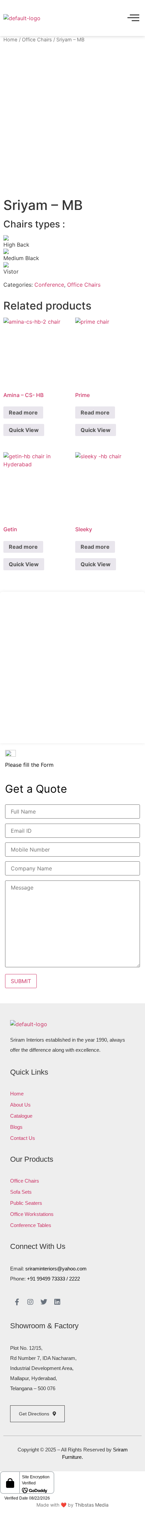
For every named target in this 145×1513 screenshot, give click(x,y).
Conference (49, 284)
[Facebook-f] (17, 1302)
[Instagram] (30, 1302)
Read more (23, 412)
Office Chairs (37, 40)
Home (10, 40)
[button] (133, 18)
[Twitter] (44, 1302)
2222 (74, 1279)
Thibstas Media (92, 1505)
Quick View (24, 430)
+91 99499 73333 (46, 1279)
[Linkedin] (57, 1302)
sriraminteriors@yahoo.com (56, 1268)
